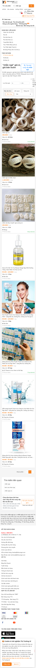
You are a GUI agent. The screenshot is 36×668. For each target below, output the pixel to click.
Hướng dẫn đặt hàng (7, 542)
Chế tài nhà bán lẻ (6, 576)
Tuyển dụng (4, 565)
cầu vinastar (10, 9)
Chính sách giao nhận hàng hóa (10, 588)
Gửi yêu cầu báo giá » (27, 501)
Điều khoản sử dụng (6, 568)
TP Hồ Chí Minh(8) (8, 55)
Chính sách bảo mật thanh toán (10, 578)
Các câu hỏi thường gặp (8, 537)
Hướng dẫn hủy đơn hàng (8, 544)
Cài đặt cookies (5, 583)
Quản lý (16, 664)
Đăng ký (29, 13)
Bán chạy (9, 94)
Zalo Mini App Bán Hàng (8, 604)
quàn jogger (27, 9)
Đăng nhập (30, 11)
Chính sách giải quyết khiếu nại (10, 586)
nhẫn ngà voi (8, 490)
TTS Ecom (4, 607)
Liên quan (17, 91)
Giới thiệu (4, 560)
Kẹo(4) (5, 34)
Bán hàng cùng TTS (29, 16)
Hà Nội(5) (5, 57)
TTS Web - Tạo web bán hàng (9, 602)
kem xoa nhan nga (10, 487)
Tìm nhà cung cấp (27, 67)
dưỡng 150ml (19, 9)
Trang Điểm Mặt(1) (8, 42)
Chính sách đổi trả (6, 550)
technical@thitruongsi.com (18, 555)
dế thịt (4, 9)
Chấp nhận (7, 664)
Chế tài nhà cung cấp (7, 573)
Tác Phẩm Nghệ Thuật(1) (9, 47)
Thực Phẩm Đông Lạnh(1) (10, 44)
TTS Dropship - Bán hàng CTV (9, 599)
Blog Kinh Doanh (6, 563)
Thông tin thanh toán (7, 570)
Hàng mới (26, 91)
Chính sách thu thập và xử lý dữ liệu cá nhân (15, 658)
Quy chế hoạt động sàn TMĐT (9, 594)
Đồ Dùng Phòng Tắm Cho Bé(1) (11, 49)
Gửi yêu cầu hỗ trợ (6, 539)
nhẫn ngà (7, 484)
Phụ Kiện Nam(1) (7, 37)
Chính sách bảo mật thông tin (9, 581)
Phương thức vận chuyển (8, 547)
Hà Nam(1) (6, 60)
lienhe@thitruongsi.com (18, 552)
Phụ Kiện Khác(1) (7, 39)
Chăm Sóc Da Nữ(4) (8, 32)
